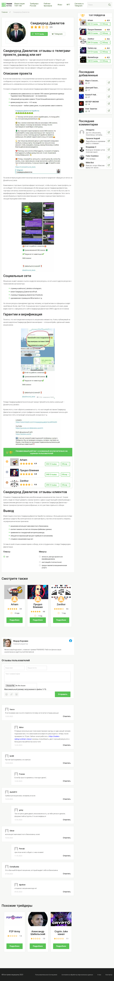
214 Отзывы (93, 52)
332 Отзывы (93, 24)
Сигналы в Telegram (79, 5)
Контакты (109, 975)
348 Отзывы (93, 33)
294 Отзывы (93, 42)
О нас (99, 975)
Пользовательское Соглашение (46, 975)
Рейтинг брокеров (48, 5)
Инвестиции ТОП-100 (19, 5)
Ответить (67, 716)
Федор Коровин (20, 641)
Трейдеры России (34, 5)
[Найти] (109, 5)
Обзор (64, 464)
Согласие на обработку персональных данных (77, 975)
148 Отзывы (93, 61)
